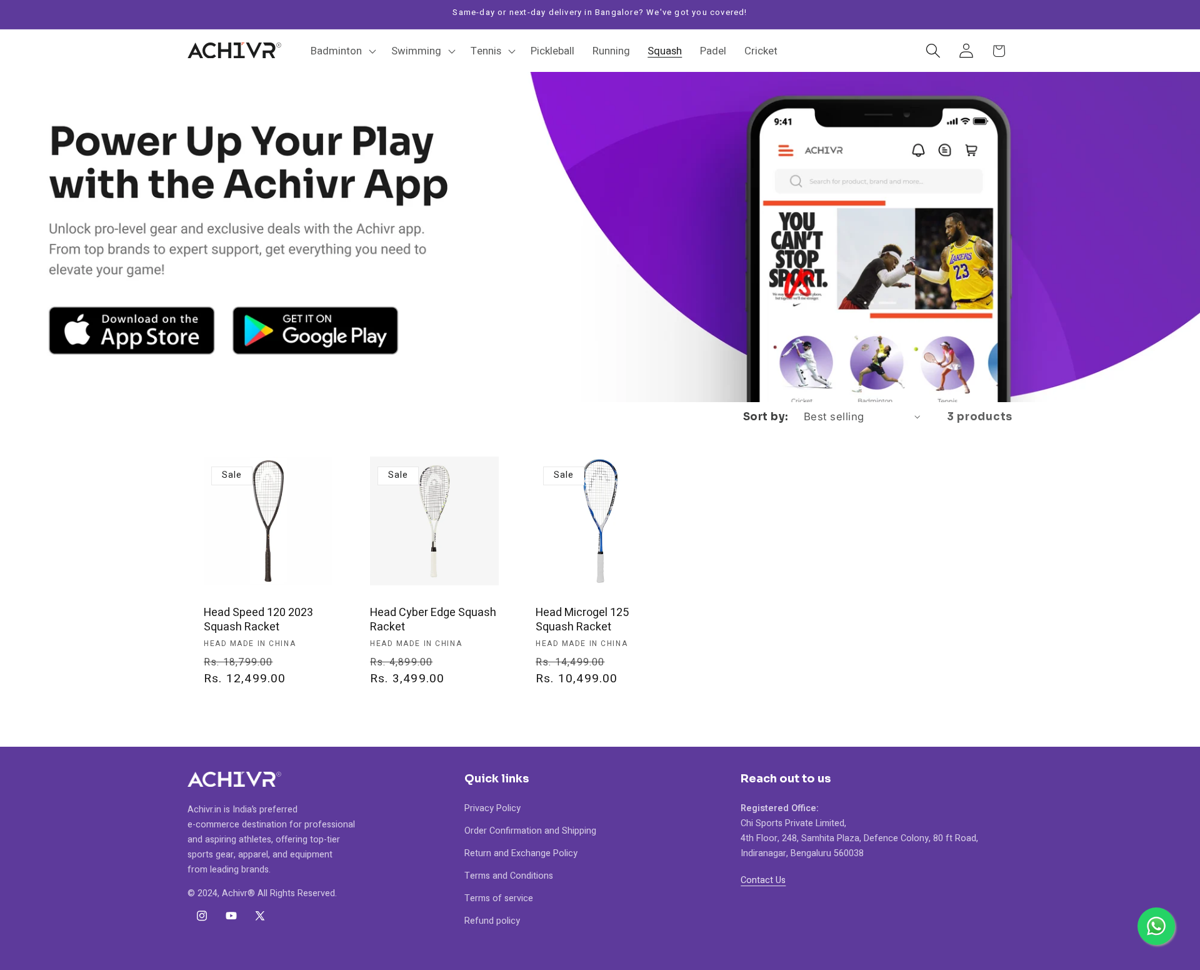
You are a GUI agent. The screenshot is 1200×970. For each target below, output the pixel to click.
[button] (342, 50)
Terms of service (498, 898)
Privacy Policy (492, 808)
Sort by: (766, 416)
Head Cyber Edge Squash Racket (433, 620)
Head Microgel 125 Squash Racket (582, 620)
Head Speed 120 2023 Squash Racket (258, 620)
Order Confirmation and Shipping (530, 830)
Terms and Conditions (508, 875)
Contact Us (763, 880)
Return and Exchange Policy (521, 853)
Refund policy (492, 920)
